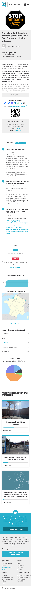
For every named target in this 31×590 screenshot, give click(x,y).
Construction (18, 130)
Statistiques (13, 323)
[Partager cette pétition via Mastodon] (12, 103)
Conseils (4, 575)
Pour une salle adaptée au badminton (15, 423)
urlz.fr (6, 342)
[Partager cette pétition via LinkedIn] (15, 103)
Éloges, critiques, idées (7, 568)
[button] (25, 4)
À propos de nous (7, 563)
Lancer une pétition (7, 579)
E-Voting (19, 569)
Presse (4, 565)
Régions (4, 583)
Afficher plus (14, 95)
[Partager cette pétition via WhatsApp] (18, 103)
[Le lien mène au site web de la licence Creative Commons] (3, 588)
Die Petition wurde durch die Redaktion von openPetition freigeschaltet (17, 182)
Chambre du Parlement (20, 566)
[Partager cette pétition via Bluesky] (9, 103)
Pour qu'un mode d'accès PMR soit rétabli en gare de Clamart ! (15, 458)
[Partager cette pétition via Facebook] (5, 103)
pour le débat (14, 267)
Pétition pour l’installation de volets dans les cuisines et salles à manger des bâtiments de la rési (15, 494)
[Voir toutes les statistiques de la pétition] (15, 320)
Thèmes (4, 581)
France (18, 128)
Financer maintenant (15, 529)
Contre (15, 259)
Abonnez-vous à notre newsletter (15, 554)
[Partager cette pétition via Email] (24, 103)
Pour (15, 250)
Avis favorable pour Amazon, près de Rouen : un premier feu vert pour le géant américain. (17, 211)
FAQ (18, 563)
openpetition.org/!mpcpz (17, 106)
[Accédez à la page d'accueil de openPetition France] (11, 4)
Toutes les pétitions (7, 577)
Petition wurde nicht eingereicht (15, 149)
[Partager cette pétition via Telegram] (21, 103)
